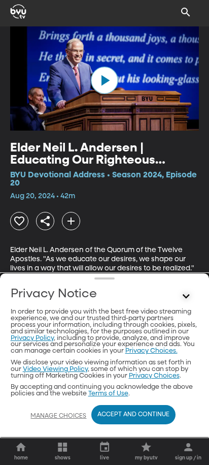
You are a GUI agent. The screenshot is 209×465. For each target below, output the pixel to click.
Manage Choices (58, 416)
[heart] (19, 221)
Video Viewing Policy (55, 369)
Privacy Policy (32, 338)
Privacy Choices (154, 376)
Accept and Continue (133, 415)
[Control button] (185, 296)
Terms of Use (108, 393)
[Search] (185, 12)
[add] (71, 221)
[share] (45, 221)
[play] (104, 80)
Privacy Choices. (151, 351)
